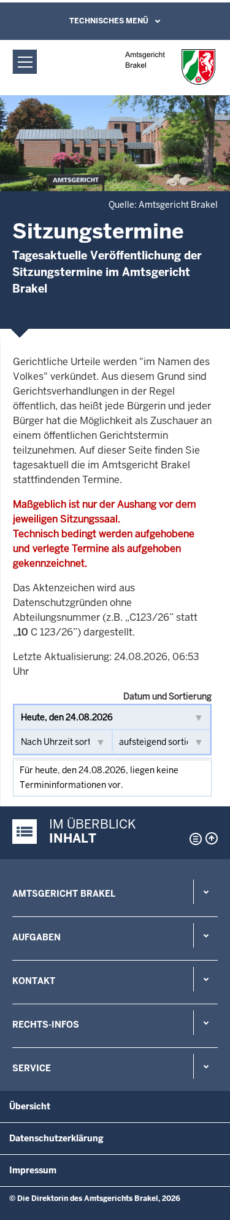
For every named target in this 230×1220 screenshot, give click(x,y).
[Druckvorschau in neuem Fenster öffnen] (193, 839)
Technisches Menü (108, 21)
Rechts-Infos (45, 1024)
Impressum (32, 1170)
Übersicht (29, 1106)
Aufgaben (36, 937)
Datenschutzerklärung (56, 1138)
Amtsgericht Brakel (63, 893)
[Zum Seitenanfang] (211, 838)
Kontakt (33, 980)
